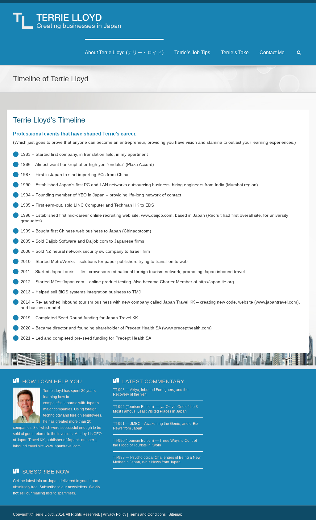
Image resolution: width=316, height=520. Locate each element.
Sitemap (175, 514)
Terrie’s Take (235, 52)
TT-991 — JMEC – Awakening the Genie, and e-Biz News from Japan (155, 425)
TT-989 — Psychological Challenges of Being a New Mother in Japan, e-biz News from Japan (157, 459)
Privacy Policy (114, 514)
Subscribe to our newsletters (63, 487)
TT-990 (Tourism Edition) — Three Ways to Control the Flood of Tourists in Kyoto (155, 442)
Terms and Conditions (147, 514)
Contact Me (272, 52)
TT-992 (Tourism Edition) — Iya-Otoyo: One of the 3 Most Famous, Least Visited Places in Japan (155, 409)
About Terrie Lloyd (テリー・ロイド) (124, 52)
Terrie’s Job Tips (192, 52)
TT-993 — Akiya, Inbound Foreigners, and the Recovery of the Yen (151, 392)
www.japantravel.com (63, 446)
